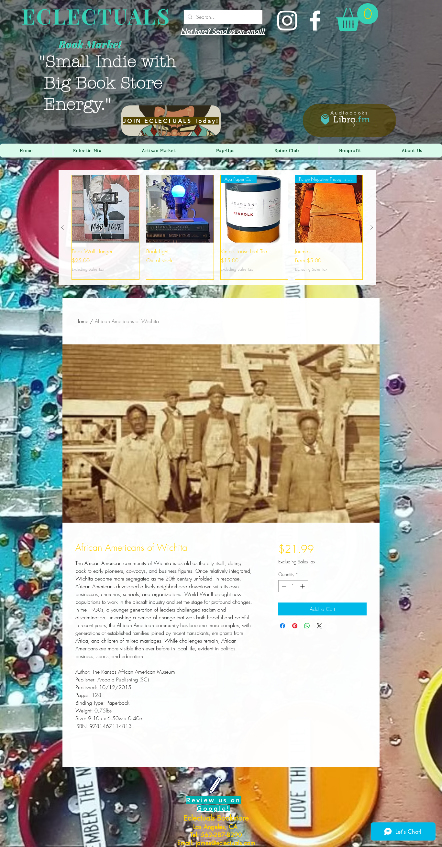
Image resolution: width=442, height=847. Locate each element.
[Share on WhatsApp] (307, 626)
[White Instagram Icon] (287, 20)
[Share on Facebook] (282, 626)
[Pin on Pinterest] (295, 626)
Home (81, 321)
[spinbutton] (293, 586)
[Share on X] (319, 626)
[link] (357, 17)
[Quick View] (105, 209)
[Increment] (303, 586)
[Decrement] (283, 586)
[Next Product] (372, 227)
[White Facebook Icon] (315, 20)
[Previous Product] (62, 227)
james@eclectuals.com (225, 843)
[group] (217, 227)
